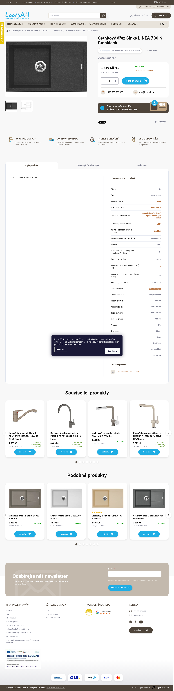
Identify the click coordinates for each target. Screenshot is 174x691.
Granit (159, 201)
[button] (76, 462)
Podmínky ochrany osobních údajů (18, 633)
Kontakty (8, 2)
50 (160, 267)
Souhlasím (112, 351)
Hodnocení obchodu (52, 618)
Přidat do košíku (133, 81)
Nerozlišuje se (156, 207)
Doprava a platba (43, 2)
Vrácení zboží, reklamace (62, 2)
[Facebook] (131, 621)
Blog (17, 2)
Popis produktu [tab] (32, 165)
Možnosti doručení (145, 71)
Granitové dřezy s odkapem (127, 372)
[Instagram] (135, 621)
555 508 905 (138, 615)
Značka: (152, 50)
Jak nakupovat (28, 2)
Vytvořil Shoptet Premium (141, 688)
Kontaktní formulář (141, 630)
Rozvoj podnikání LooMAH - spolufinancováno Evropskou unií (22, 641)
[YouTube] (141, 621)
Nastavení (60, 349)
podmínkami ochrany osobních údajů (143, 580)
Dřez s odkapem (155, 289)
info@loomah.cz (140, 611)
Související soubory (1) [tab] (88, 165)
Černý (159, 224)
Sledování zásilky (11, 637)
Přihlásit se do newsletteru (120, 588)
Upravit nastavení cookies (56, 688)
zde (79, 344)
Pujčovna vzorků (51, 614)
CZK (161, 2)
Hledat (103, 15)
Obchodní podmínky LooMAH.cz (87, 2)
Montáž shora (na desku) (151, 213)
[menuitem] (15, 24)
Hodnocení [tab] (142, 165)
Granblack (157, 231)
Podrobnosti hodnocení (132, 50)
